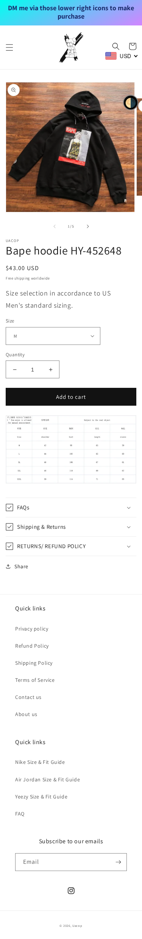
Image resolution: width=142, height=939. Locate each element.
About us (26, 714)
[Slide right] (88, 226)
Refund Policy (32, 645)
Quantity (15, 354)
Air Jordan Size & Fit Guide (47, 779)
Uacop (77, 925)
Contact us (28, 697)
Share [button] (21, 566)
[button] (9, 47)
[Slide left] (54, 226)
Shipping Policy (34, 662)
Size (10, 321)
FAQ (20, 813)
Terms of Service (35, 680)
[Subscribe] (118, 862)
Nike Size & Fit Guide (40, 762)
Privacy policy (31, 628)
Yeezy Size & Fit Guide (41, 796)
